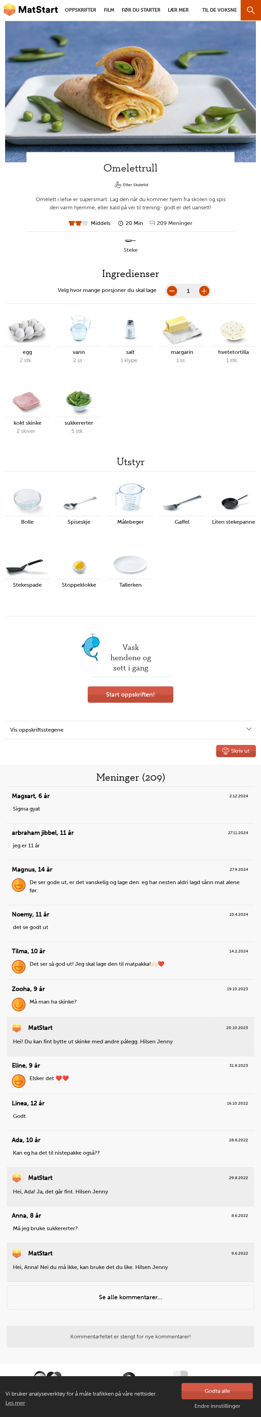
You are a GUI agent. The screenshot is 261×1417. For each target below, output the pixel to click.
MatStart (30, 10)
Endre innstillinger (217, 1406)
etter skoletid (135, 184)
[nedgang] (172, 291)
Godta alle (217, 1391)
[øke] (204, 291)
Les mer (15, 1403)
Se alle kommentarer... (130, 1297)
